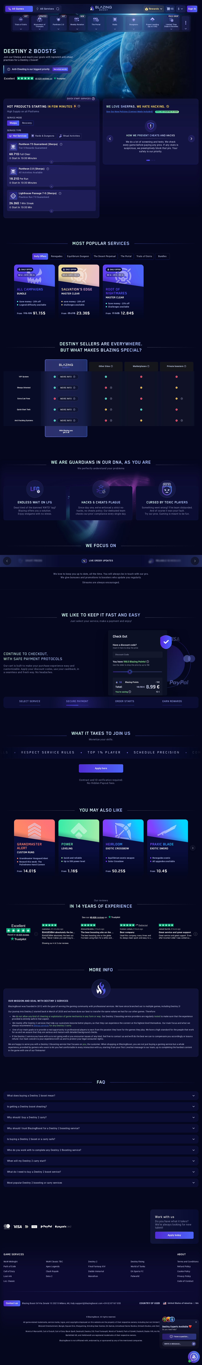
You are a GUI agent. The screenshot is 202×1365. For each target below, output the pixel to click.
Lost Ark (8, 1276)
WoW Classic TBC (54, 1261)
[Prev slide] (109, 138)
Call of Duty (9, 1271)
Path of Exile (10, 1266)
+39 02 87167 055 (112, 1303)
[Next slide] (191, 138)
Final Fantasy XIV (96, 1266)
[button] (13, 123)
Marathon (93, 1276)
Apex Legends (53, 1266)
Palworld (135, 1276)
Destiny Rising (137, 1261)
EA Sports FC (137, 1271)
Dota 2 (49, 1276)
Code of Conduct (185, 1281)
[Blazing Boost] (101, 9)
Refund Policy (184, 1266)
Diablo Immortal (96, 1271)
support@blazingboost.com (88, 1303)
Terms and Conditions (187, 1261)
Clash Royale (52, 1271)
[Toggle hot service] (51, 162)
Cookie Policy (183, 1271)
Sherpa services (41, 1025)
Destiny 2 (92, 1261)
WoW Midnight (11, 1261)
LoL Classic (9, 1281)
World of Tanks (138, 1266)
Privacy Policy (184, 1276)
